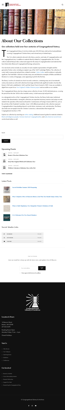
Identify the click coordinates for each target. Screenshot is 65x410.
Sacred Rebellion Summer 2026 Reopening (24, 187)
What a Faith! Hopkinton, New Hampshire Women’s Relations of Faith (32, 206)
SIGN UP (41, 268)
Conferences (6, 360)
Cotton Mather (40, 72)
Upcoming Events (7, 354)
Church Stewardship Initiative (10, 376)
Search (3, 132)
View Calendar (7, 174)
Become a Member (7, 373)
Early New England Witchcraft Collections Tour (21, 161)
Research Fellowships (8, 379)
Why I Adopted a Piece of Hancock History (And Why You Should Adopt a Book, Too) (37, 196)
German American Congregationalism (30, 117)
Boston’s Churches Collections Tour (18, 155)
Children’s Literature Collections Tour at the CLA (21, 168)
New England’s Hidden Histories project (28, 87)
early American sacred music (53, 117)
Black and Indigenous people (10, 117)
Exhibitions (5, 357)
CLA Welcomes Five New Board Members (24, 215)
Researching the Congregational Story (12, 385)
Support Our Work (7, 382)
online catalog (29, 114)
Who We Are (6, 349)
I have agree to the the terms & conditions (31, 273)
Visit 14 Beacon (6, 351)
